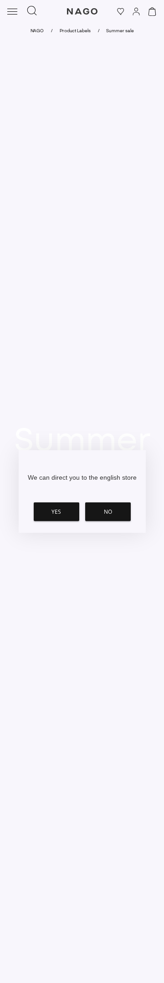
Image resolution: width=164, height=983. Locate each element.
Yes (56, 512)
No (108, 512)
